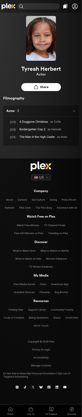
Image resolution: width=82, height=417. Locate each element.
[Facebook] (49, 387)
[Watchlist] (65, 6)
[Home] (8, 6)
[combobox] (42, 6)
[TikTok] (25, 387)
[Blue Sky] (41, 387)
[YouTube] (65, 387)
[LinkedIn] (57, 387)
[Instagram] (17, 387)
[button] (75, 6)
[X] (33, 387)
